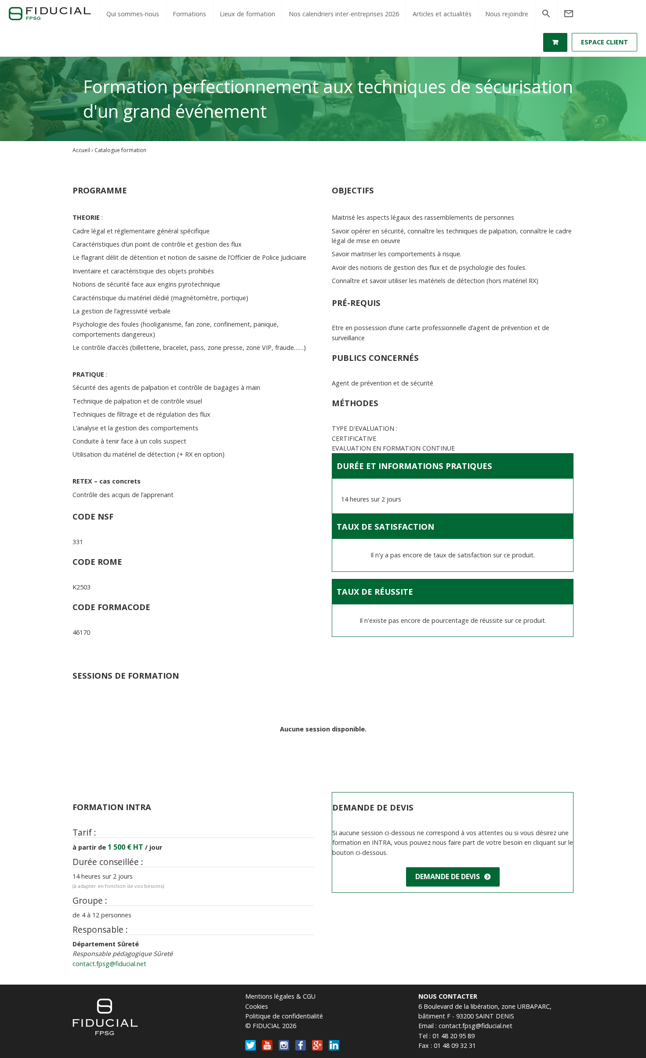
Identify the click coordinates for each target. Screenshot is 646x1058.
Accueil (81, 150)
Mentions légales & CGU (280, 996)
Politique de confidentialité (284, 1016)
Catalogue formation (120, 150)
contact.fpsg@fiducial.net (109, 964)
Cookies (256, 1006)
